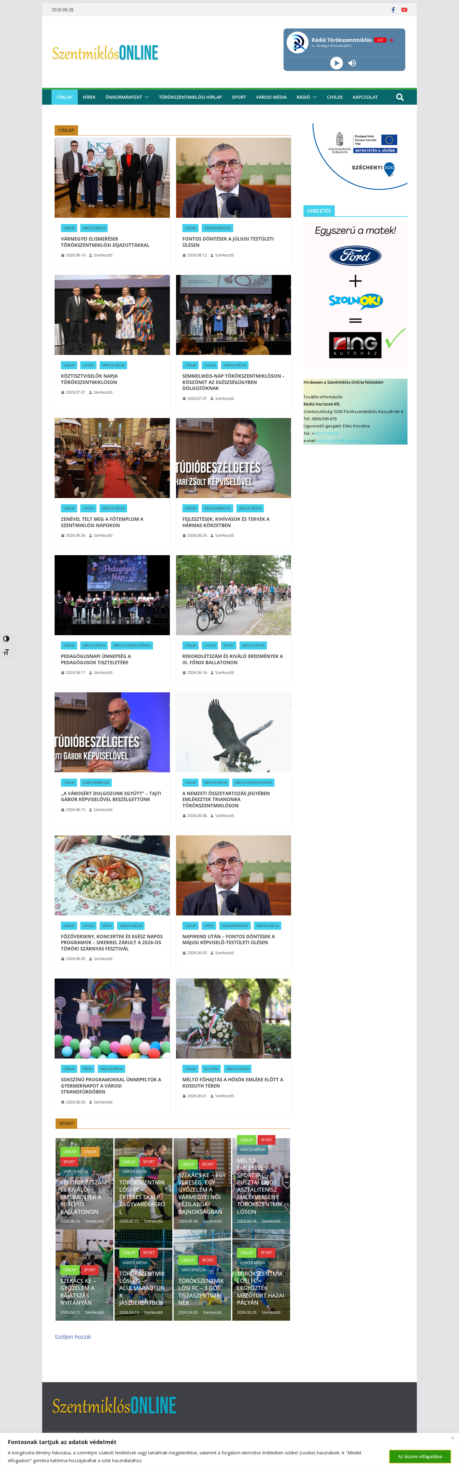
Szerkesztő (103, 255)
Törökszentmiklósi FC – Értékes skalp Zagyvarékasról (142, 1196)
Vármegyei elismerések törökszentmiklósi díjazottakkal (105, 242)
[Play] (336, 63)
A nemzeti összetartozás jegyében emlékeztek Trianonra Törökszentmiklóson (226, 799)
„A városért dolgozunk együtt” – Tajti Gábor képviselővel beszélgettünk (111, 796)
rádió (303, 97)
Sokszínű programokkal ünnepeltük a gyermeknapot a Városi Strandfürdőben (111, 1086)
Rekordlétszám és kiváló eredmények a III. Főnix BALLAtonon (232, 659)
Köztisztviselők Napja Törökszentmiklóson (89, 379)
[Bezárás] (452, 1438)
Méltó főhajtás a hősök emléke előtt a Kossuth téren (232, 1083)
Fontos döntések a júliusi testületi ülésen (228, 242)
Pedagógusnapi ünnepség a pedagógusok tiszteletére (96, 659)
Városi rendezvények (132, 645)
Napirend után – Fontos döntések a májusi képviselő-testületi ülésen (228, 940)
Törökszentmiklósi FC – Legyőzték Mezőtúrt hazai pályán (260, 1288)
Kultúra (211, 1069)
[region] (229, 1451)
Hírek (89, 97)
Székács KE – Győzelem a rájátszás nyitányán (78, 1291)
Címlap (69, 228)
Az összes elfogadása (420, 1456)
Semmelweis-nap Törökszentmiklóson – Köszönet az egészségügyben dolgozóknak (233, 382)
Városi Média (94, 228)
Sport (239, 97)
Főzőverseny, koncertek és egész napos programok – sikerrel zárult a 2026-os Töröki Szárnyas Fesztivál (112, 943)
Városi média (271, 97)
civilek (335, 97)
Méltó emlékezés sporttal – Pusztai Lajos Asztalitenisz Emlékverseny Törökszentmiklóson (260, 1186)
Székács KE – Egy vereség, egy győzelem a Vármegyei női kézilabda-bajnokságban (202, 1193)
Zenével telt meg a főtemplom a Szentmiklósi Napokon (102, 522)
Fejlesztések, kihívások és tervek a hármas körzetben (225, 522)
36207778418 (326, 433)
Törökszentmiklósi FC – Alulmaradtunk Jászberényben (142, 1288)
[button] (145, 97)
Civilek (88, 365)
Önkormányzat (124, 97)
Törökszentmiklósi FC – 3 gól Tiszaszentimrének (201, 1291)
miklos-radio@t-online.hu (340, 440)
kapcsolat (365, 97)
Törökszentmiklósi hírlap (190, 97)
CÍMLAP (65, 97)
